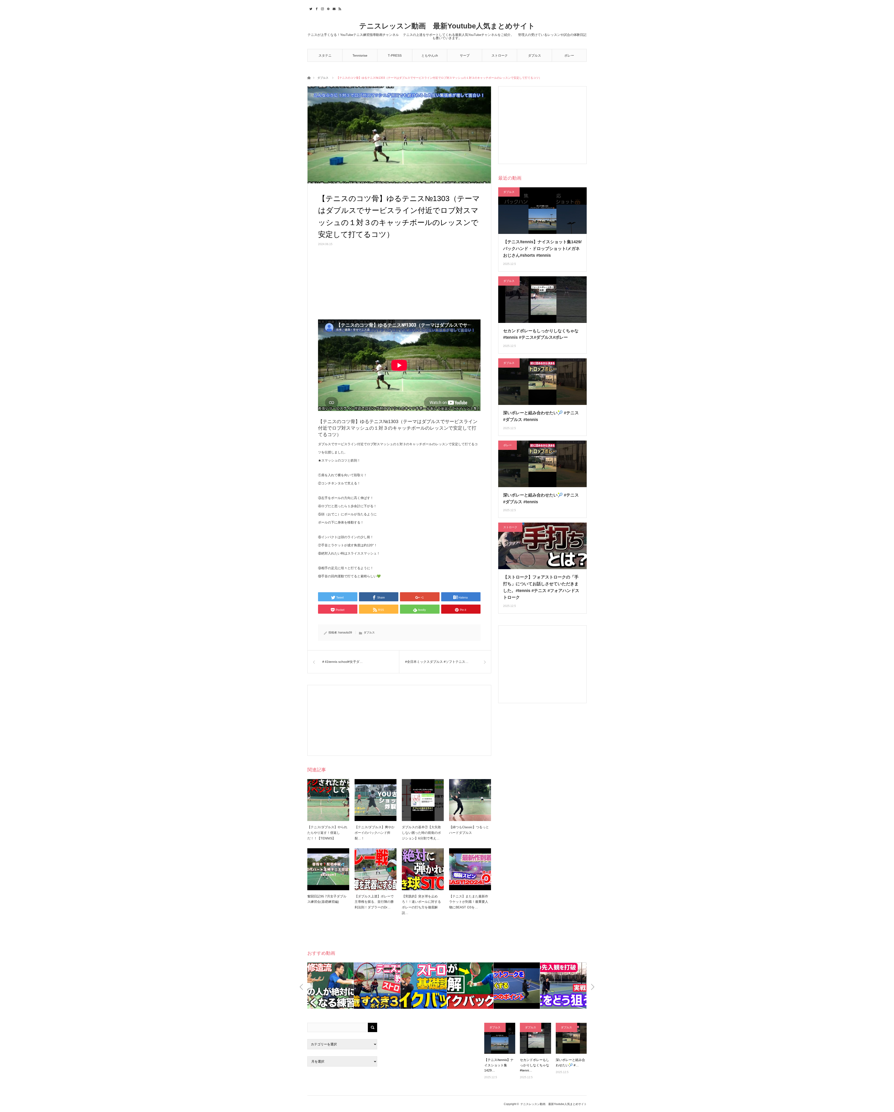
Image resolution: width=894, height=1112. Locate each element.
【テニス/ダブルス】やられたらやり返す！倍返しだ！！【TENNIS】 (327, 832)
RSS (339, 8)
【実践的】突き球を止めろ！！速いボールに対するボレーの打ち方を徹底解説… (421, 904)
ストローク (499, 55)
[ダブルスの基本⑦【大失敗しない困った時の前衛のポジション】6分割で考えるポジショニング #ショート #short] (423, 800)
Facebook (316, 8)
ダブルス (534, 55)
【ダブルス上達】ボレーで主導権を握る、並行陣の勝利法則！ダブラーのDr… (374, 901)
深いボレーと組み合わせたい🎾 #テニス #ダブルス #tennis (541, 416)
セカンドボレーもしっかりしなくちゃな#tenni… (534, 1065)
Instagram (322, 8)
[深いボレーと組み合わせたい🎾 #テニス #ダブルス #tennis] (571, 1038)
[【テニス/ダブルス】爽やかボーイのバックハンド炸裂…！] (375, 800)
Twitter (310, 8)
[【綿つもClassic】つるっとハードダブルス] (470, 800)
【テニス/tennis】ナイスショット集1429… (499, 1065)
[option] (330, 985)
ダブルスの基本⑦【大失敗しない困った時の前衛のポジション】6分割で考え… (421, 832)
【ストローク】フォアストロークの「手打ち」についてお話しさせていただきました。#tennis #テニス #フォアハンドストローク (541, 587)
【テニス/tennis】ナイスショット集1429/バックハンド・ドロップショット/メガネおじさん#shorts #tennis (542, 249)
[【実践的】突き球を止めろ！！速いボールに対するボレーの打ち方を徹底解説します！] (423, 869)
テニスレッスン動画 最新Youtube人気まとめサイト (447, 26)
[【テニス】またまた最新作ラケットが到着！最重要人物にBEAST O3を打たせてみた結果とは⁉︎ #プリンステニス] (470, 869)
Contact (333, 8)
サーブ (465, 55)
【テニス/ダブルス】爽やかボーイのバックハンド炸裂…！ (375, 832)
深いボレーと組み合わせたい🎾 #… (570, 1062)
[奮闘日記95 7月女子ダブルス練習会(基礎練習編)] (328, 869)
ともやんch (429, 55)
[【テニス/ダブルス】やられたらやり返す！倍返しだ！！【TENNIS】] (328, 800)
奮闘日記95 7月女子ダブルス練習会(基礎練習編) (326, 899)
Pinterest (328, 8)
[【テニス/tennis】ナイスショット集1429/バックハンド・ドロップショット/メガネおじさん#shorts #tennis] (499, 1038)
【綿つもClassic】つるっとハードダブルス (469, 830)
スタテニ (325, 55)
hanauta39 (345, 632)
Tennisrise (359, 55)
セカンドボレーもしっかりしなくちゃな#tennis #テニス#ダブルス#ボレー (541, 334)
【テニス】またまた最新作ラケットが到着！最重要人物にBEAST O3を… (468, 901)
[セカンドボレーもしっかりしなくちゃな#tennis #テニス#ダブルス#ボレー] (535, 1038)
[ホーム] (308, 77)
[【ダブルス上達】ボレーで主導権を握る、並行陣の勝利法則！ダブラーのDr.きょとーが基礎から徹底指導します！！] (375, 869)
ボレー (569, 55)
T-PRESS (395, 55)
